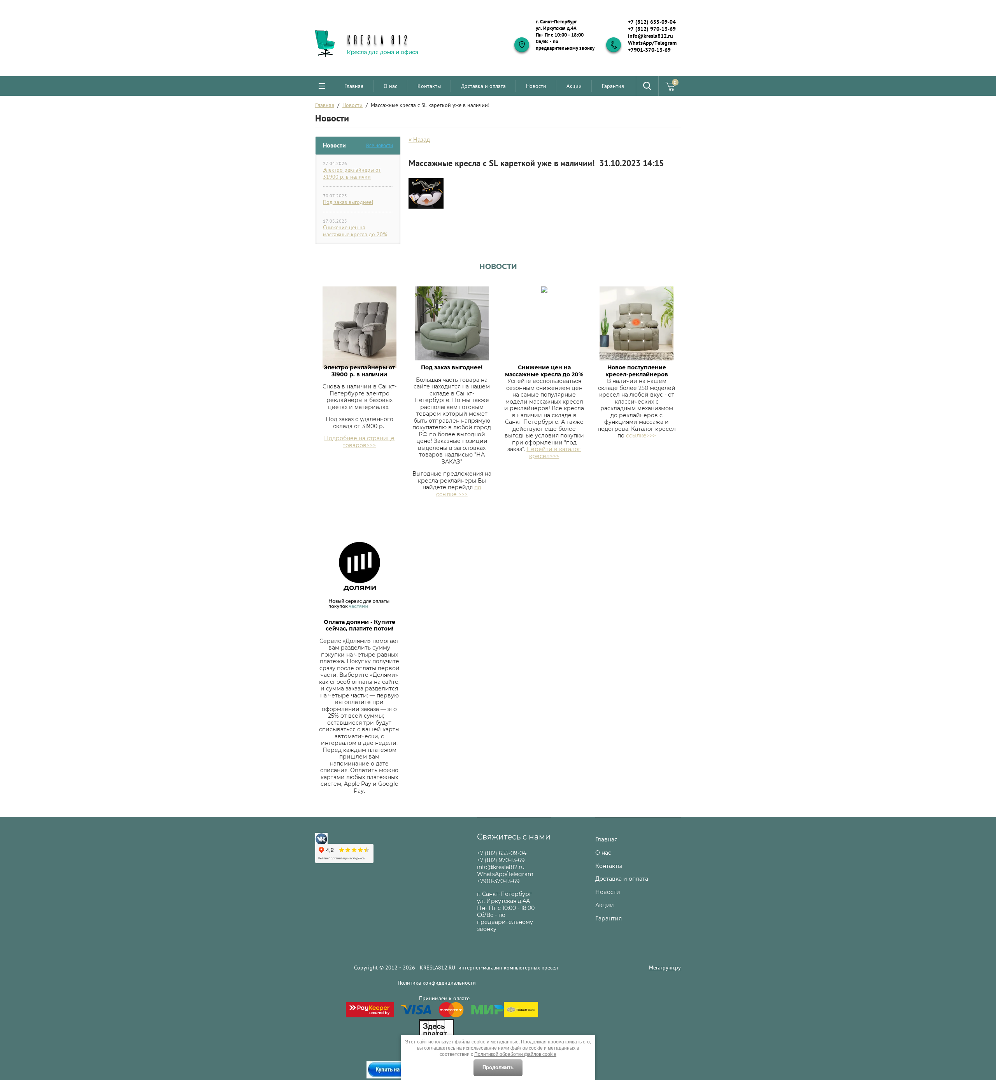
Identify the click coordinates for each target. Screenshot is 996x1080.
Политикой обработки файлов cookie (515, 1054)
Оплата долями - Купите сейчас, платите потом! (359, 625)
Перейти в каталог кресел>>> (553, 453)
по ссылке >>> (458, 491)
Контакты (429, 86)
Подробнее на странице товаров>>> (359, 442)
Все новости (379, 145)
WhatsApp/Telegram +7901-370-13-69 (652, 46)
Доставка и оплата (483, 86)
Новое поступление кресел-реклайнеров (636, 371)
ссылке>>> (641, 435)
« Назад (419, 139)
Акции (574, 86)
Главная (353, 86)
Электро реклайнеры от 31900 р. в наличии (352, 173)
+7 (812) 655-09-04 (652, 21)
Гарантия (613, 86)
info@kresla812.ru (650, 35)
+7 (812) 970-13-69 (652, 28)
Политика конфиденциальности (437, 982)
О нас (390, 86)
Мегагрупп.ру (665, 967)
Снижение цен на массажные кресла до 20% (355, 231)
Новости (536, 86)
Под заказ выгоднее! (348, 201)
